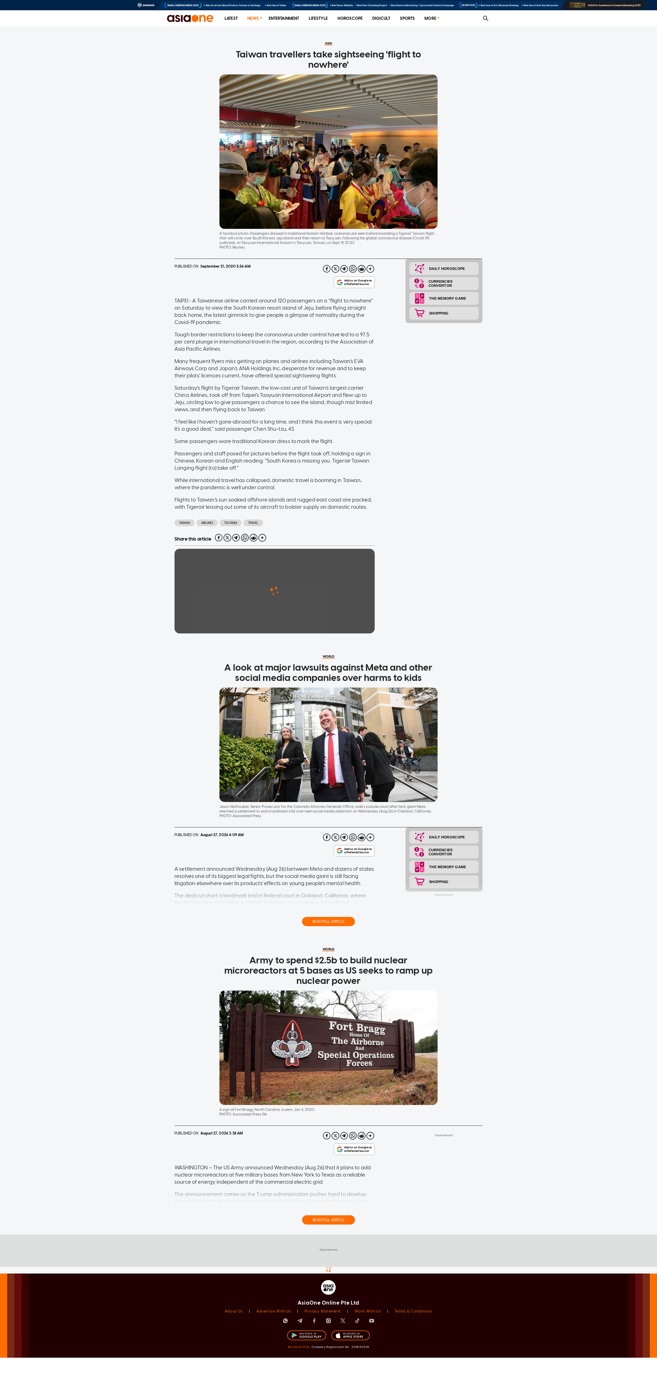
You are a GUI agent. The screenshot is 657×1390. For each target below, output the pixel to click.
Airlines (207, 523)
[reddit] (361, 269)
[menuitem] (231, 18)
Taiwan (184, 523)
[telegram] (344, 269)
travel (253, 523)
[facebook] (326, 269)
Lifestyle (318, 18)
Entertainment (284, 18)
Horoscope (350, 18)
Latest (231, 18)
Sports (407, 18)
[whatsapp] (353, 269)
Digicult (381, 18)
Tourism (230, 523)
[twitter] (335, 269)
